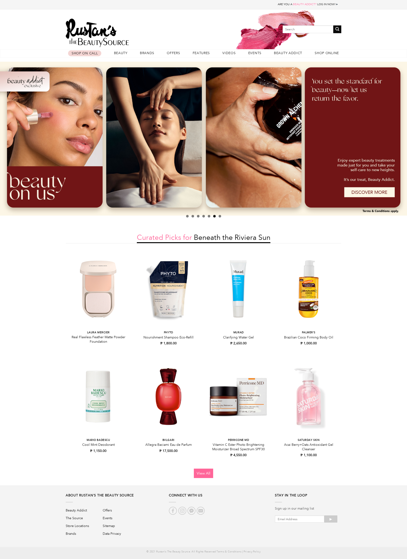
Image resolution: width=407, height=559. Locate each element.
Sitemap (109, 526)
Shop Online (327, 53)
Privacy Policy (252, 551)
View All (203, 473)
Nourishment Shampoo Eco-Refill (168, 337)
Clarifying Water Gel (238, 337)
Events (254, 53)
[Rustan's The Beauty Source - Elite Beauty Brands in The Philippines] (119, 31)
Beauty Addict (288, 53)
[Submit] (337, 29)
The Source (74, 518)
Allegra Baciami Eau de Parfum (168, 444)
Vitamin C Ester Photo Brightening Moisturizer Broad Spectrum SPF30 (238, 446)
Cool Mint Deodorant (98, 444)
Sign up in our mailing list (294, 508)
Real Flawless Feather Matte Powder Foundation (98, 339)
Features (201, 53)
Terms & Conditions (228, 551)
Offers (173, 53)
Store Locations (77, 526)
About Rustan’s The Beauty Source (100, 495)
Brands (147, 53)
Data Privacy (112, 533)
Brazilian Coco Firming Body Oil (308, 337)
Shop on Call (85, 53)
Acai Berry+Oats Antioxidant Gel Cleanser (308, 446)
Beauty (120, 53)
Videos (229, 53)
